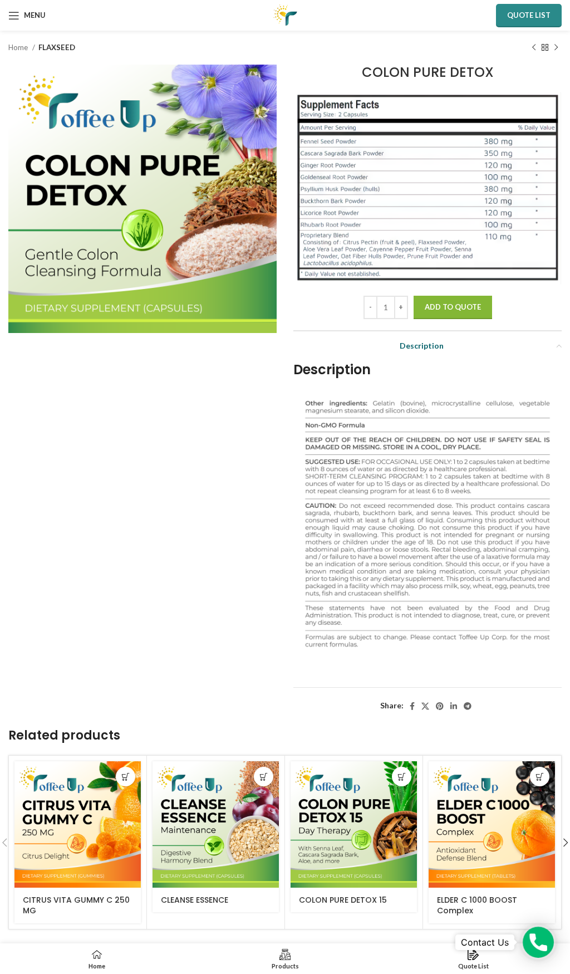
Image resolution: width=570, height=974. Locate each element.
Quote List (529, 15)
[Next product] (556, 47)
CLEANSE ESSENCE (194, 900)
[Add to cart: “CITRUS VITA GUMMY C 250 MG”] (125, 776)
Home (19, 47)
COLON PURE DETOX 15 (343, 900)
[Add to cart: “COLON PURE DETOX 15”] (401, 776)
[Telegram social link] (467, 706)
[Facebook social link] (412, 706)
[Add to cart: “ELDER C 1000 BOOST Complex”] (539, 776)
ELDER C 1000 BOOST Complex (477, 905)
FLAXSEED (56, 47)
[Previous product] (533, 47)
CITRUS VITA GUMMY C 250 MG (76, 905)
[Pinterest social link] (440, 706)
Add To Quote (453, 306)
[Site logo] (285, 14)
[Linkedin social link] (453, 706)
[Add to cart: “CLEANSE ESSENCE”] (263, 776)
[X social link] (425, 706)
